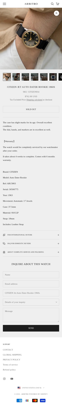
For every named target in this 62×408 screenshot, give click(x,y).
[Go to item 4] (35, 77)
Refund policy (9, 370)
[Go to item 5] (44, 77)
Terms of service (10, 365)
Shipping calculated (34, 100)
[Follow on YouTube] (11, 378)
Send (31, 328)
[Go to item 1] (7, 77)
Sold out (31, 109)
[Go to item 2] (16, 77)
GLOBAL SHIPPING (12, 355)
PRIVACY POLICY (11, 360)
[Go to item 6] (53, 77)
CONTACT (8, 350)
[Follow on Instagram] (4, 378)
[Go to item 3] (25, 77)
